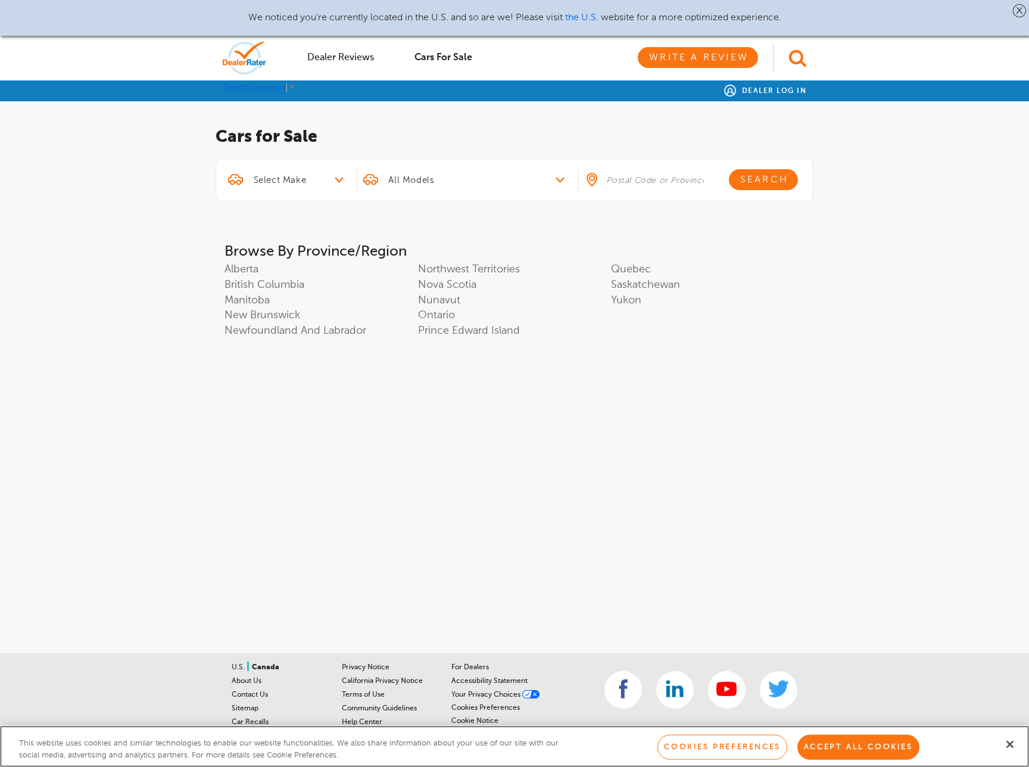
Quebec (631, 269)
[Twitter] (778, 690)
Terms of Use (363, 694)
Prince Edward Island (469, 330)
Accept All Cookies (858, 747)
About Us (246, 681)
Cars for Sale (443, 58)
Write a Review (699, 58)
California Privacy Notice (382, 681)
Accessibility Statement (489, 681)
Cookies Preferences (485, 708)
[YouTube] (727, 690)
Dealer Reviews (340, 58)
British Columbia (264, 285)
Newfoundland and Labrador (295, 330)
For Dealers (470, 667)
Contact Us (250, 694)
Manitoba (247, 300)
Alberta (241, 269)
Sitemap (245, 708)
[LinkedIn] (675, 690)
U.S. (239, 667)
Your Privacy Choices (486, 694)
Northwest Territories (469, 269)
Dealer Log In (772, 91)
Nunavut (439, 300)
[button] (1020, 10)
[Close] (1010, 744)
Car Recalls (250, 722)
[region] (514, 746)
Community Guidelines (379, 708)
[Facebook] (623, 690)
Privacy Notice (365, 667)
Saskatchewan (645, 285)
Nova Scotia (447, 285)
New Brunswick (262, 315)
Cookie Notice (474, 721)
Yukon (626, 300)
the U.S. (581, 18)
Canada (265, 667)
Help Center (362, 722)
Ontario (436, 315)
